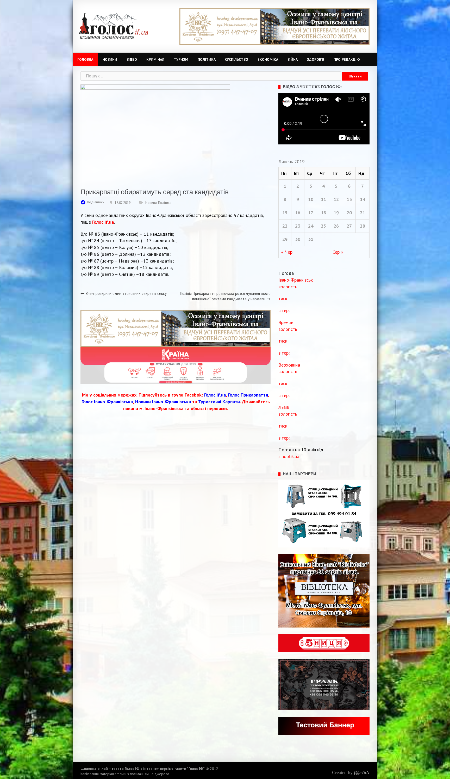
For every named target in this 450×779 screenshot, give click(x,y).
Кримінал (155, 59)
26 (336, 226)
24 (310, 226)
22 (285, 226)
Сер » (338, 252)
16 (297, 213)
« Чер (286, 252)
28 (362, 226)
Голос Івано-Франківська (107, 402)
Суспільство (236, 59)
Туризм (181, 59)
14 (362, 199)
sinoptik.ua (288, 456)
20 (349, 213)
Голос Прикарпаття (248, 395)
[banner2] (175, 365)
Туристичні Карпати (219, 402)
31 (310, 239)
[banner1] (274, 26)
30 (297, 239)
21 (362, 213)
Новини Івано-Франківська (163, 402)
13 (349, 199)
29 (285, 239)
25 (323, 226)
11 (323, 199)
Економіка (268, 59)
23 (297, 226)
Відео (132, 59)
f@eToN (362, 772)
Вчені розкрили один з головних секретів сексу (126, 293)
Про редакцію (347, 59)
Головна (85, 59)
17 (310, 213)
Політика (207, 59)
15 (285, 213)
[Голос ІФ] (113, 26)
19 (336, 213)
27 (349, 226)
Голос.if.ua (103, 222)
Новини (110, 59)
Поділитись (95, 202)
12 (336, 199)
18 (323, 213)
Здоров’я (315, 59)
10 (310, 199)
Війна (293, 59)
